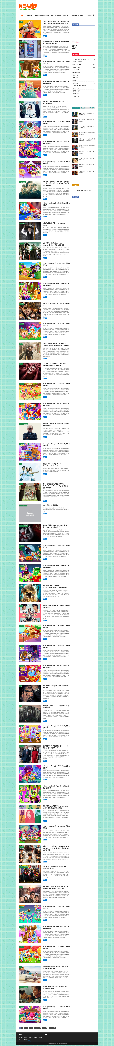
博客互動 (84, 78)
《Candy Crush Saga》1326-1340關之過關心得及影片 (56, 384)
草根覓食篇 (84, 88)
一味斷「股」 (84, 96)
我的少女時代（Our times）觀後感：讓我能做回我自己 (56, 606)
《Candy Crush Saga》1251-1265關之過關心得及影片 (56, 727)
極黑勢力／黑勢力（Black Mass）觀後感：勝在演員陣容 (56, 425)
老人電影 (22, 746)
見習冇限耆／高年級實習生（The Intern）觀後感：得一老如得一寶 (56, 747)
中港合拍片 (22, 223)
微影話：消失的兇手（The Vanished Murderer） (54, 224)
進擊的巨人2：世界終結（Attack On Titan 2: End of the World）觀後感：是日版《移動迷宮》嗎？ (56, 848)
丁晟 (21, 686)
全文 (44, 36)
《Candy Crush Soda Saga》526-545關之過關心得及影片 (56, 667)
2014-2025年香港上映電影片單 (59, 15)
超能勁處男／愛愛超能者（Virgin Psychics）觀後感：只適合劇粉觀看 (53, 244)
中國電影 (22, 101)
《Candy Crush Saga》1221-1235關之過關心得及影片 (56, 827)
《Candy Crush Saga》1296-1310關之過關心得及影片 (56, 546)
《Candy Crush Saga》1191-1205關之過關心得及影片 (56, 947)
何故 (21, 464)
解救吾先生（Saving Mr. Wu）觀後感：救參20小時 (55, 687)
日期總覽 (91, 108)
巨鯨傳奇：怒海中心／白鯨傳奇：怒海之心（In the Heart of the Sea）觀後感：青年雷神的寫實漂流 (56, 184)
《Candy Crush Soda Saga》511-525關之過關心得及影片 (56, 787)
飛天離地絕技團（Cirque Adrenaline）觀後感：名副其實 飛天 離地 (56, 42)
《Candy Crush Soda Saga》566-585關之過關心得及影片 (56, 405)
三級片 (21, 363)
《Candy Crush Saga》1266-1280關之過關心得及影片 (56, 646)
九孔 (21, 967)
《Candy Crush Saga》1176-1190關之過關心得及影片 (56, 1008)
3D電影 (21, 21)
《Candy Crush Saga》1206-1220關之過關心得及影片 (56, 907)
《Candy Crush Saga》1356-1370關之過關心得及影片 (56, 264)
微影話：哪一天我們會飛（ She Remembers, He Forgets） (52, 465)
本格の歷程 (84, 93)
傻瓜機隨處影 (84, 72)
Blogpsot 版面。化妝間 (84, 85)
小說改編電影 (23, 182)
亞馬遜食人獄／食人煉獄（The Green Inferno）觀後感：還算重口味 (54, 364)
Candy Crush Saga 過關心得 (84, 59)
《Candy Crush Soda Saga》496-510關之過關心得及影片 (56, 927)
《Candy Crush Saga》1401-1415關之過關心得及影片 (56, 122)
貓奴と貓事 (84, 83)
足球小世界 (84, 70)
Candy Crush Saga (77, 15)
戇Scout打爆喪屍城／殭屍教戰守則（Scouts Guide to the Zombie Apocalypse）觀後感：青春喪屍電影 (56, 486)
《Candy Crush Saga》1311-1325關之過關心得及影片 (56, 445)
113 (50, 1027)
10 (43, 1027)
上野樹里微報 (84, 67)
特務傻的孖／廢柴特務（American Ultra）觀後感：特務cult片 (56, 867)
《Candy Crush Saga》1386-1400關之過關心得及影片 (56, 163)
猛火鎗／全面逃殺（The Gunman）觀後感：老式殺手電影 (55, 988)
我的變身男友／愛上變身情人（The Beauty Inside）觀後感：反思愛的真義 (56, 807)
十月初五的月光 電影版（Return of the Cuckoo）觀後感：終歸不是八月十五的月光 (56, 344)
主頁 (22, 15)
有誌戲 (56, 1043)
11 (46, 1027)
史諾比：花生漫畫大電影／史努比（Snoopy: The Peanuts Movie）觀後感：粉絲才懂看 (56, 22)
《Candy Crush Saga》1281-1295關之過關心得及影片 (56, 626)
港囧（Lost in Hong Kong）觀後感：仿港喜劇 (56, 304)
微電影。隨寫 (84, 91)
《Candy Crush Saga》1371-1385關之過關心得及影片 (56, 204)
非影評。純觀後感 (24, 424)
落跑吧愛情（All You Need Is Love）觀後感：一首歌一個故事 (55, 967)
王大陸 (21, 605)
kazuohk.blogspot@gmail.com (27, 1040)
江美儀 (21, 343)
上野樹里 (22, 806)
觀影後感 (29, 15)
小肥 (21, 706)
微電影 (84, 80)
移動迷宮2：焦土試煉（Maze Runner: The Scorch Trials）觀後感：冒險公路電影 (56, 887)
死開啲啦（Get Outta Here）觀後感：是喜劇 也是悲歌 (56, 707)
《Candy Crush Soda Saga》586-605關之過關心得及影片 (56, 284)
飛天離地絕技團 (23, 41)
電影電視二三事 (23, 505)
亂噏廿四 (84, 75)
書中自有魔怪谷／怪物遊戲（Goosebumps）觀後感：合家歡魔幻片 (55, 586)
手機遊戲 (22, 61)
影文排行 (83, 108)
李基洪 (21, 886)
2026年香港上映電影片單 (42, 15)
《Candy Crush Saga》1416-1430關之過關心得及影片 (56, 62)
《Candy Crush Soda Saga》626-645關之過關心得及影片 (56, 82)
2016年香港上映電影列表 (50, 505)
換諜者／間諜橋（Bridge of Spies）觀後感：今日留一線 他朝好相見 (55, 526)
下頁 (54, 1027)
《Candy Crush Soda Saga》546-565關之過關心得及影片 (56, 566)
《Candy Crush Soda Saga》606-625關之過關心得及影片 (56, 143)
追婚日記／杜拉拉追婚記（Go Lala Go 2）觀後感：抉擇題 (56, 102)
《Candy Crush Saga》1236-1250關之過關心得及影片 (56, 767)
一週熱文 (76, 108)
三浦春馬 (22, 846)
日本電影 (22, 243)
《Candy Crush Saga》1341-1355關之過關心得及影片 (56, 324)
